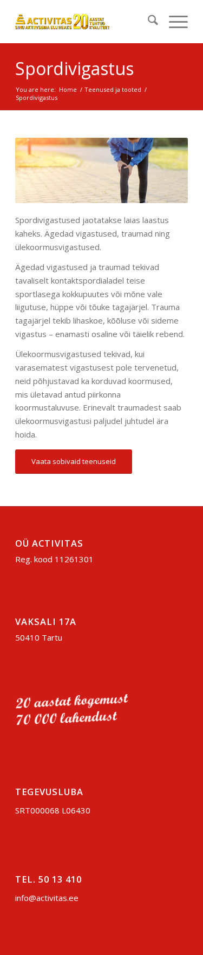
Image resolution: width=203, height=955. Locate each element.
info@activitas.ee (46, 897)
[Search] (147, 21)
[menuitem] (147, 21)
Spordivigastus (74, 68)
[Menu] (173, 21)
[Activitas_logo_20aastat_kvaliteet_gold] (84, 21)
